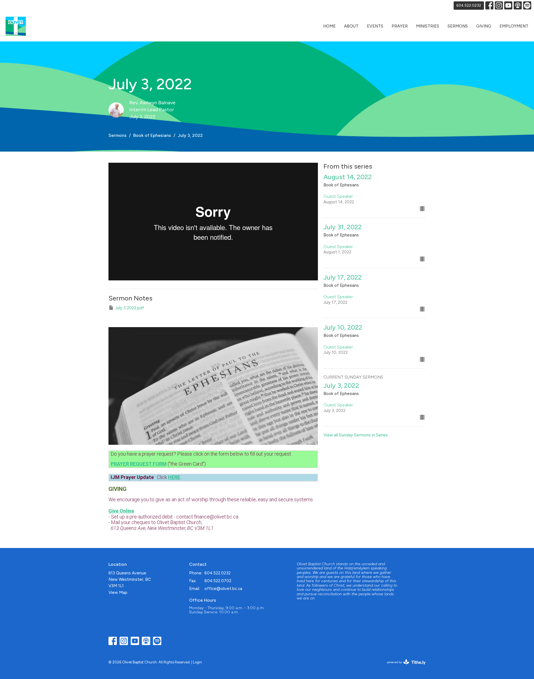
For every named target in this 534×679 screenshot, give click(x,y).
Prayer (400, 26)
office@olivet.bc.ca (223, 588)
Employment (514, 26)
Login (197, 662)
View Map (117, 592)
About (351, 26)
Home (329, 26)
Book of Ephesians (152, 135)
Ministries (427, 26)
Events (375, 26)
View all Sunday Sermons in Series (355, 435)
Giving (483, 26)
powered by (403, 666)
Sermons (458, 26)
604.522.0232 (468, 5)
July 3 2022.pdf (129, 307)
